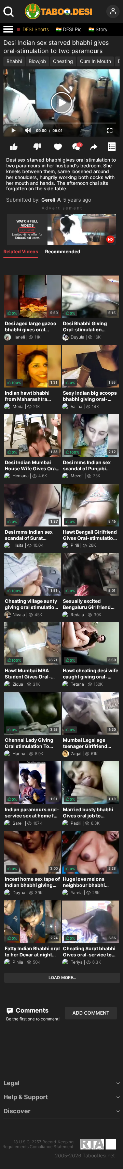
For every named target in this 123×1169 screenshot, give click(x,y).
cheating (63, 61)
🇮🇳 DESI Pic (69, 29)
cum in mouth (95, 61)
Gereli (48, 200)
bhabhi (14, 61)
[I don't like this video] (37, 147)
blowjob (37, 61)
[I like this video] (14, 147)
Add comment (90, 1013)
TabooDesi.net (99, 1155)
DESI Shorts (36, 29)
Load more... (62, 977)
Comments (31, 1010)
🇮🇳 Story (98, 29)
